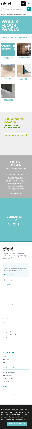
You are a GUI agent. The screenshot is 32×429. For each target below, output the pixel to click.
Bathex (4, 340)
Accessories (6, 289)
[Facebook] (7, 280)
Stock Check (6, 381)
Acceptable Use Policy (9, 394)
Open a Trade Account (9, 372)
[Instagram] (4, 280)
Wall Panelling (24, 57)
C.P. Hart (5, 344)
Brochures (5, 356)
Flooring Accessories (24, 79)
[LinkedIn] (11, 280)
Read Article (16, 194)
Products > (10, 14)
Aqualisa (5, 325)
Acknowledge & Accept (17, 424)
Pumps (4, 310)
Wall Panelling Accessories (8, 99)
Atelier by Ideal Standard (9, 334)
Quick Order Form (7, 375)
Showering (5, 313)
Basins (4, 292)
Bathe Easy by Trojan (8, 337)
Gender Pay (6, 400)
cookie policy (20, 419)
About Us (5, 391)
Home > (3, 14)
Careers (5, 397)
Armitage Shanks (7, 331)
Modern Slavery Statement (10, 403)
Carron (4, 347)
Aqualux (5, 329)
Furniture (5, 301)
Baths (4, 295)
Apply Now (8, 274)
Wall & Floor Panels (8, 58)
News (4, 362)
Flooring (8, 78)
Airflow (4, 322)
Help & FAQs (6, 359)
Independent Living (8, 304)
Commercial (6, 298)
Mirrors (4, 307)
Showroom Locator (8, 378)
